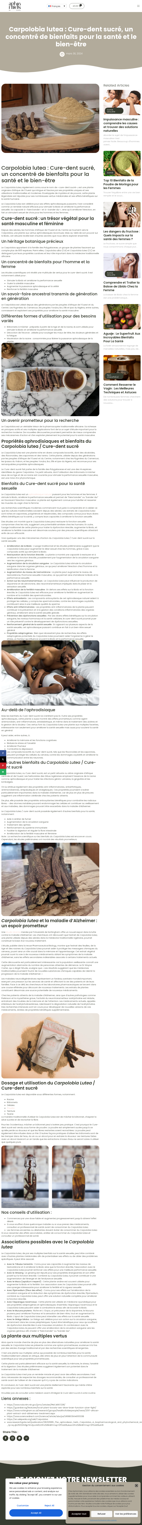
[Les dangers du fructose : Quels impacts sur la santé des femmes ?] (122, 214)
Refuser (102, 1513)
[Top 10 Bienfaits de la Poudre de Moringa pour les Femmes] (122, 163)
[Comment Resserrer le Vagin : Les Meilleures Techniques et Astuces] (122, 367)
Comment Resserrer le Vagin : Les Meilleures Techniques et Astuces (120, 388)
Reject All (49, 1505)
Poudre (11, 1108)
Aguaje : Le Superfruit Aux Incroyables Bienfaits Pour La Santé (121, 337)
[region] (36, 1498)
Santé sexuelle (111, 110)
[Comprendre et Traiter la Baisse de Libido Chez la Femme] (122, 265)
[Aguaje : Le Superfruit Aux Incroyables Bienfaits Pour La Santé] (122, 316)
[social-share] (5, 1438)
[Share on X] (3, 759)
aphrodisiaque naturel (40, 494)
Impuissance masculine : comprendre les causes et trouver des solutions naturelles (121, 125)
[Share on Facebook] (3, 753)
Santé (110, 172)
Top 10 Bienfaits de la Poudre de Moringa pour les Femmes (120, 184)
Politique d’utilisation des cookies (103, 1520)
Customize (23, 1505)
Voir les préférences (125, 1513)
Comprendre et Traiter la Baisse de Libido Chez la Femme (121, 286)
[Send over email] (3, 772)
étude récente (13, 932)
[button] (136, 1485)
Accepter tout (79, 1513)
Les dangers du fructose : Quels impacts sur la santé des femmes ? (121, 235)
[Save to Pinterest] (3, 766)
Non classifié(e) (113, 376)
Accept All (36, 1512)
